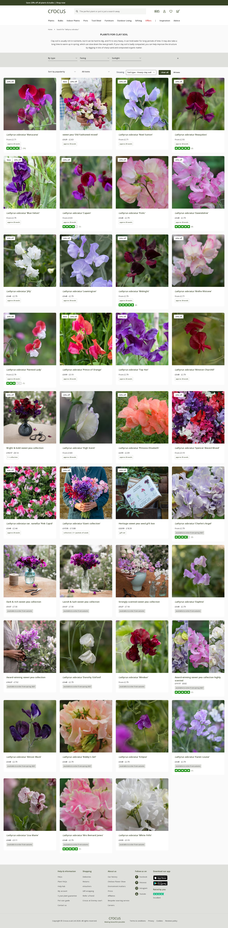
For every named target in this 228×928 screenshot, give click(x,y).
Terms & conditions (138, 921)
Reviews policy (171, 921)
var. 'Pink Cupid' (29, 523)
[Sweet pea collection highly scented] (198, 646)
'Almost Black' (23, 756)
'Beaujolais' (191, 134)
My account (62, 891)
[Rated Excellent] (159, 893)
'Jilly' (18, 291)
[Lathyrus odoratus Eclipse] (142, 726)
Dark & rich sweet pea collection (23, 601)
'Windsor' (133, 677)
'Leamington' (80, 291)
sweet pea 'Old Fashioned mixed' (80, 134)
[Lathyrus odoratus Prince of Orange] (86, 339)
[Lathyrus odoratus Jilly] (30, 260)
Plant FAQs (62, 881)
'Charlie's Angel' (193, 523)
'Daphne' (189, 601)
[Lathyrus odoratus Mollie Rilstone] (198, 260)
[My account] (164, 11)
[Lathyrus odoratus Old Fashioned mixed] (86, 104)
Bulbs (60, 20)
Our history (112, 877)
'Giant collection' (81, 523)
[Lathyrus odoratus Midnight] (142, 260)
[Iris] (157, 11)
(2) (192, 148)
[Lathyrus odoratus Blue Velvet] (30, 182)
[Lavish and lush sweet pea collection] (86, 571)
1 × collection (12, 457)
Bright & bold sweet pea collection (24, 448)
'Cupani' (77, 213)
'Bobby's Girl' (79, 756)
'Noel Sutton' (136, 134)
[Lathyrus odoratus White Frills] (142, 804)
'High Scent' (79, 448)
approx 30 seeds (70, 144)
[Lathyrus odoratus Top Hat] (142, 339)
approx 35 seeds (182, 457)
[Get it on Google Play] (159, 883)
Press (110, 891)
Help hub (61, 886)
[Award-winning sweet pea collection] (30, 646)
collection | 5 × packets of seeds (76, 533)
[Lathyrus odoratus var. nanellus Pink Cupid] (30, 493)
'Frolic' (132, 213)
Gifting (138, 20)
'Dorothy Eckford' (82, 677)
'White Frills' (135, 835)
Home (50, 29)
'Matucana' (22, 134)
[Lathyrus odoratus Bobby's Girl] (86, 726)
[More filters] (178, 58)
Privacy (151, 921)
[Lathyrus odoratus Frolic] (142, 182)
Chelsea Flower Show (117, 881)
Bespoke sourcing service (118, 900)
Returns (86, 881)
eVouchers (87, 886)
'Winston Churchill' (195, 369)
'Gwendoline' (192, 213)
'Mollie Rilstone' (193, 291)
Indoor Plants (73, 20)
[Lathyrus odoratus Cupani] (86, 182)
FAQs (60, 877)
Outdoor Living (124, 20)
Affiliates (111, 896)
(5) (192, 537)
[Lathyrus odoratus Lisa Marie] (30, 804)
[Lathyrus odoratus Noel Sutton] (142, 104)
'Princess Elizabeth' (139, 448)
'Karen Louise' (192, 756)
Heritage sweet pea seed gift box (137, 523)
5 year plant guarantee (67, 896)
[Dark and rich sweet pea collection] (30, 571)
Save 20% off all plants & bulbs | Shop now (114, 2)
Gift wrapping (88, 891)
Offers (148, 20)
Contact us (62, 905)
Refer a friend (88, 896)
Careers (111, 905)
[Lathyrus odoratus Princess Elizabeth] (142, 417)
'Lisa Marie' (22, 835)
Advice (177, 20)
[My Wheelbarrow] (178, 11)
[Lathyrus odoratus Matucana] (30, 104)
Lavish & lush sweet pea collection (81, 601)
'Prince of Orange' (82, 369)
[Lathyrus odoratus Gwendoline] (198, 182)
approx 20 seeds (13, 144)
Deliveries (87, 877)
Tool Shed (96, 20)
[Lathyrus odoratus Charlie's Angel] (198, 493)
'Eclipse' (133, 756)
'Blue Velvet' (23, 213)
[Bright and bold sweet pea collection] (30, 417)
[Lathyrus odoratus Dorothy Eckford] (86, 646)
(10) (24, 148)
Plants (51, 20)
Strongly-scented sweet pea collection (139, 601)
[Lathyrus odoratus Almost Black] (30, 726)
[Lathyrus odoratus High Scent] (86, 417)
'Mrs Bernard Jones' (83, 835)
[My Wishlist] (170, 11)
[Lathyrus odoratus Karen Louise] (198, 726)
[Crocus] (56, 11)
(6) (192, 226)
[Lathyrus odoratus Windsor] (142, 646)
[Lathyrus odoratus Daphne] (198, 571)
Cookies (159, 921)
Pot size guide (64, 900)
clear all (164, 72)
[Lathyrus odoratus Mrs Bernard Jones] (86, 804)
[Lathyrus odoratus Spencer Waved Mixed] (198, 417)
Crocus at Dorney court (92, 900)
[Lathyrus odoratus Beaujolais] (198, 104)
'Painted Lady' (23, 369)
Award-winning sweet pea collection (25, 677)
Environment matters (117, 886)
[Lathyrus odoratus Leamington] (86, 260)
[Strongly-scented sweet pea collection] (142, 571)
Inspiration (164, 20)
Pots (85, 20)
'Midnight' (134, 291)
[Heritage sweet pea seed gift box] (142, 493)
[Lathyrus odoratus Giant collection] (86, 493)
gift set (122, 533)
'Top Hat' (133, 369)
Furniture (109, 20)
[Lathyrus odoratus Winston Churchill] (198, 339)
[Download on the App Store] (159, 877)
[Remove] (153, 72)
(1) (80, 226)
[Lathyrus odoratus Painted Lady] (30, 339)
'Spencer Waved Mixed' (197, 448)
